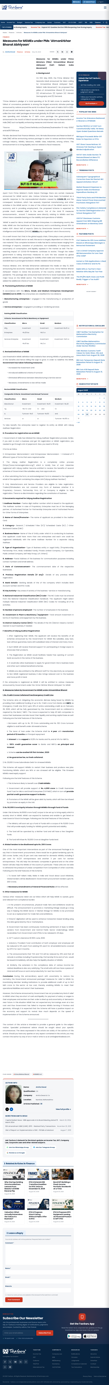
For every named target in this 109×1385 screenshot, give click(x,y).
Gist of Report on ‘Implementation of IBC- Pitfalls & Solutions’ (29, 1130)
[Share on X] (58, 52)
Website (8, 1286)
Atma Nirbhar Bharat (22, 1074)
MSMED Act (38, 1074)
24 (79, 414)
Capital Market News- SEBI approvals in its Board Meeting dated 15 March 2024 (31, 1121)
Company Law (40, 22)
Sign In (101, 2)
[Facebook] (5, 1362)
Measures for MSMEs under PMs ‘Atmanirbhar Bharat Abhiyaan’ (37, 43)
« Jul (78, 422)
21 (95, 410)
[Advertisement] (19, 79)
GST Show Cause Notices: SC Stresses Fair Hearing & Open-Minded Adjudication (89, 147)
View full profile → (63, 1109)
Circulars (74, 1357)
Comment (9, 1243)
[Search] (106, 22)
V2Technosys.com (43, 1376)
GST (64, 22)
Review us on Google (17, 1153)
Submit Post (90, 2)
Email (7, 1277)
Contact (93, 1364)
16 (104, 406)
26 (87, 414)
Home (3, 22)
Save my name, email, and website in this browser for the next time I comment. (32, 1295)
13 (91, 406)
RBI (86, 22)
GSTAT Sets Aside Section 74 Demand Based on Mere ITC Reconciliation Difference (88, 157)
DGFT (80, 22)
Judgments (75, 1361)
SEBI (91, 22)
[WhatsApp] (5, 1367)
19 (87, 410)
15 (100, 406)
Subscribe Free (45, 1333)
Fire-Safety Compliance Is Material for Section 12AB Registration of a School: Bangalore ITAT (91, 210)
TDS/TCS (36, 1364)
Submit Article (95, 1357)
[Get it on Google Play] (74, 1336)
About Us (93, 1354)
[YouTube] (15, 1362)
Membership (94, 1367)
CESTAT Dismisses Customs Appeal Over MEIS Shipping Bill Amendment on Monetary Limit (89, 221)
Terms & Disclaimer (100, 1376)
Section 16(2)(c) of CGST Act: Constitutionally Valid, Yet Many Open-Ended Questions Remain (90, 128)
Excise (49, 22)
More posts (81, 165)
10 (78, 406)
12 (87, 406)
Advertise (93, 1361)
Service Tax (29, 22)
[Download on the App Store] (90, 1336)
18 (83, 410)
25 (83, 414)
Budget (19, 22)
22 (100, 410)
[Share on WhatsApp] (67, 52)
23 (104, 410)
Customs (57, 22)
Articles (19, 32)
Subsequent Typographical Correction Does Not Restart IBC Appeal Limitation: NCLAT (90, 179)
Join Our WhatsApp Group (19, 1147)
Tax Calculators (76, 1367)
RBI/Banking (56, 1361)
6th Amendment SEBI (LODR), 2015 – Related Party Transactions (30, 1126)
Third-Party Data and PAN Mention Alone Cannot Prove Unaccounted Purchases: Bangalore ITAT (91, 200)
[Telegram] (10, 1367)
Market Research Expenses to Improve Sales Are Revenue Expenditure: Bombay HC (89, 189)
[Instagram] (26, 1362)
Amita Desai (10, 52)
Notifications (75, 1354)
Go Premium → (91, 103)
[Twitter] (7, 1109)
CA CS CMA (72, 22)
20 (91, 410)
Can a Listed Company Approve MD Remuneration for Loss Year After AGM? (90, 253)
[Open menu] (105, 7)
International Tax (38, 1367)
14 (95, 406)
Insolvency (56, 1364)
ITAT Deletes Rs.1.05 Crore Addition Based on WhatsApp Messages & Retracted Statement (91, 243)
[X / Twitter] (10, 1362)
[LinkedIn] (11, 1109)
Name (8, 1268)
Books (77, 2)
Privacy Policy (87, 1376)
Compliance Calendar (79, 1364)
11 (82, 406)
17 (78, 410)
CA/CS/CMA (56, 1367)
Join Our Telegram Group (45, 1147)
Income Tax (11, 22)
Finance (97, 22)
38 (41, 1104)
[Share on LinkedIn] (62, 52)
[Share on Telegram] (72, 52)
